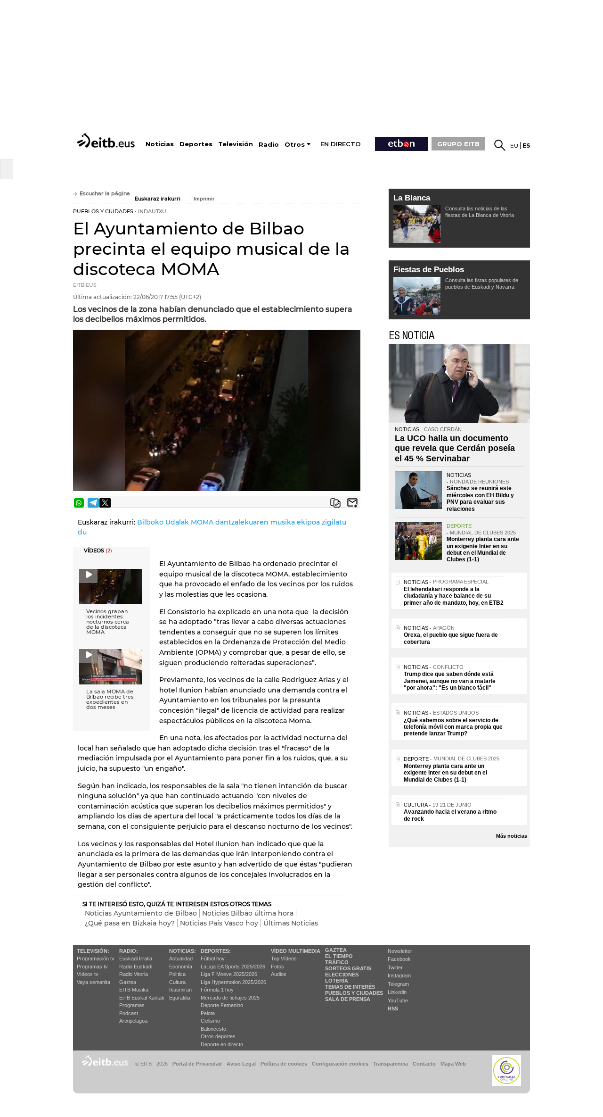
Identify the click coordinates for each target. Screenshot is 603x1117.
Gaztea (127, 982)
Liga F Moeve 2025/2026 (229, 974)
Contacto (424, 1064)
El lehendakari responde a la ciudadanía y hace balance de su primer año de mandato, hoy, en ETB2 (454, 596)
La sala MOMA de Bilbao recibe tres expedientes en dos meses (110, 699)
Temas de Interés (350, 987)
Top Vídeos (284, 958)
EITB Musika (133, 989)
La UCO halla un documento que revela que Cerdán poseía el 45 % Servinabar (455, 448)
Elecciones (342, 974)
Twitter (395, 967)
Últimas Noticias (290, 923)
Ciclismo (210, 1021)
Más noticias (511, 836)
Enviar (352, 503)
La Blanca (411, 197)
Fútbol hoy (213, 958)
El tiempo (339, 956)
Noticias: (182, 951)
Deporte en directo (222, 1044)
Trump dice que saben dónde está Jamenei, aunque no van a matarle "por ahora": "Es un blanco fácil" (450, 681)
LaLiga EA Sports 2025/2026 (233, 966)
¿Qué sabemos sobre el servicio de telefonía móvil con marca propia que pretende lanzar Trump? (453, 727)
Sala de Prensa (347, 999)
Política (177, 974)
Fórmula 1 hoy (217, 989)
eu (514, 145)
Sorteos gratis (348, 968)
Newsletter (400, 951)
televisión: (93, 951)
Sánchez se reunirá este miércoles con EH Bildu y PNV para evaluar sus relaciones (480, 498)
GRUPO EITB (458, 144)
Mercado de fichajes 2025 (230, 997)
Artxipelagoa (133, 1021)
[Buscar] (499, 145)
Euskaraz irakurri (157, 199)
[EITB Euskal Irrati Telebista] (107, 140)
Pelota (208, 1013)
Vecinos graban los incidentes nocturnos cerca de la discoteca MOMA (107, 622)
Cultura (177, 982)
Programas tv (92, 966)
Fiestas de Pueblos (428, 269)
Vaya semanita (93, 982)
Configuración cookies (340, 1064)
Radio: (128, 951)
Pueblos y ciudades (354, 993)
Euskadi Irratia (135, 958)
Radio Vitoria (133, 974)
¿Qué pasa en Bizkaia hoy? (130, 923)
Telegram (398, 984)
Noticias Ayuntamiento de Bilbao (141, 913)
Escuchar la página (105, 194)
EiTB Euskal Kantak (141, 997)
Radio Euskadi (135, 966)
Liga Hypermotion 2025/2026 (233, 982)
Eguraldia (179, 997)
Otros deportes (218, 1036)
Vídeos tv (87, 974)
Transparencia (390, 1064)
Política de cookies (284, 1064)
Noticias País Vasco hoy (219, 923)
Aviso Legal (241, 1064)
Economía (180, 966)
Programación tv (95, 958)
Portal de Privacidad (197, 1064)
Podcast (128, 1013)
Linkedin (397, 992)
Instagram (399, 975)
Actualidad (181, 958)
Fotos (277, 966)
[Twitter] (105, 503)
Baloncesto (213, 1029)
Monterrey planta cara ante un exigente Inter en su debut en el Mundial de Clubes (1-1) (483, 549)
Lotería (336, 981)
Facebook (399, 959)
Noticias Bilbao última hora (247, 913)
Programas (132, 1005)
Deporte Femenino (222, 1005)
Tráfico (337, 962)
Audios (278, 974)
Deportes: (216, 951)
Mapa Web (453, 1064)
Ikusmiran (180, 989)
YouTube (398, 1000)
